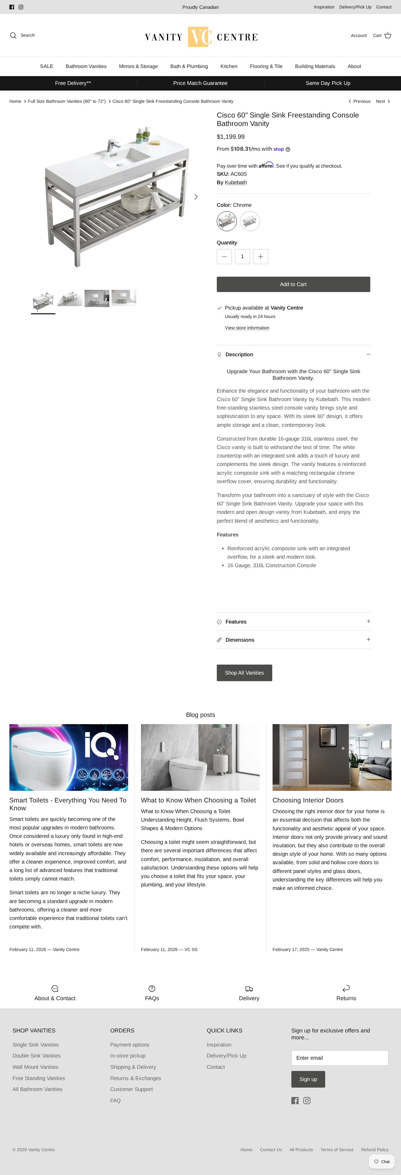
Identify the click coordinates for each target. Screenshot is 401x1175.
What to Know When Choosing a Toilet (198, 800)
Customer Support (131, 1089)
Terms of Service (337, 1149)
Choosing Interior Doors (308, 800)
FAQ (115, 1101)
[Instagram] (20, 7)
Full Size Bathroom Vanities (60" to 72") (67, 101)
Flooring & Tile (266, 66)
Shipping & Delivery (133, 1067)
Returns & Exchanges (135, 1078)
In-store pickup (127, 1056)
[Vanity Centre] (200, 35)
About (354, 66)
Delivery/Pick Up (355, 6)
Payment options (129, 1045)
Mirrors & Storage (138, 66)
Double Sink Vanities (37, 1056)
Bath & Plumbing (189, 66)
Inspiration (324, 6)
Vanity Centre (41, 1149)
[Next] (196, 197)
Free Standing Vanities (39, 1078)
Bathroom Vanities (86, 66)
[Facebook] (11, 7)
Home (15, 101)
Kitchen (229, 66)
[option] (117, 197)
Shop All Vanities (244, 673)
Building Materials (315, 66)
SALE (46, 66)
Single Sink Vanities (36, 1045)
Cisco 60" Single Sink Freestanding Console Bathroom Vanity (172, 101)
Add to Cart (293, 284)
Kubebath (236, 182)
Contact (384, 6)
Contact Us (271, 1149)
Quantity (227, 243)
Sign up (308, 1079)
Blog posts (200, 714)
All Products (301, 1149)
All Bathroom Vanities (38, 1089)
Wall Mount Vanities (36, 1067)
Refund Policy (374, 1149)
